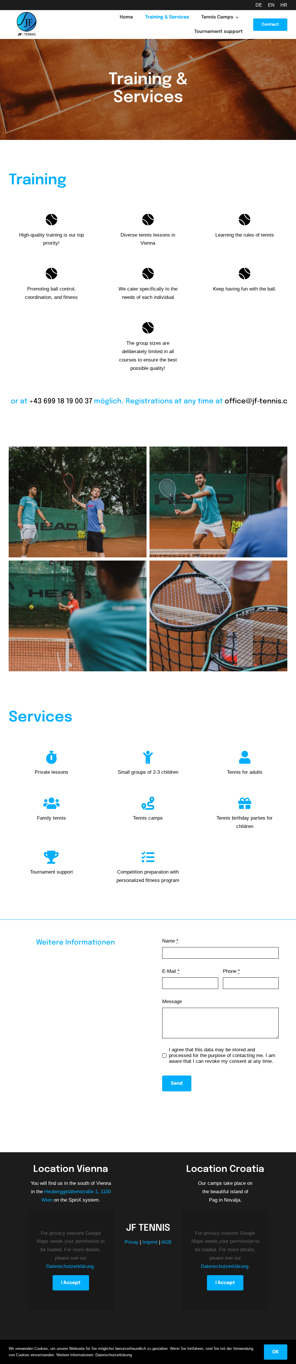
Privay (131, 1242)
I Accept (71, 1282)
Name (170, 941)
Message (172, 1001)
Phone (231, 971)
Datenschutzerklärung (70, 1266)
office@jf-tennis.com (231, 401)
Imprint (150, 1242)
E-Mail (171, 971)
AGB (166, 1242)
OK (275, 1352)
